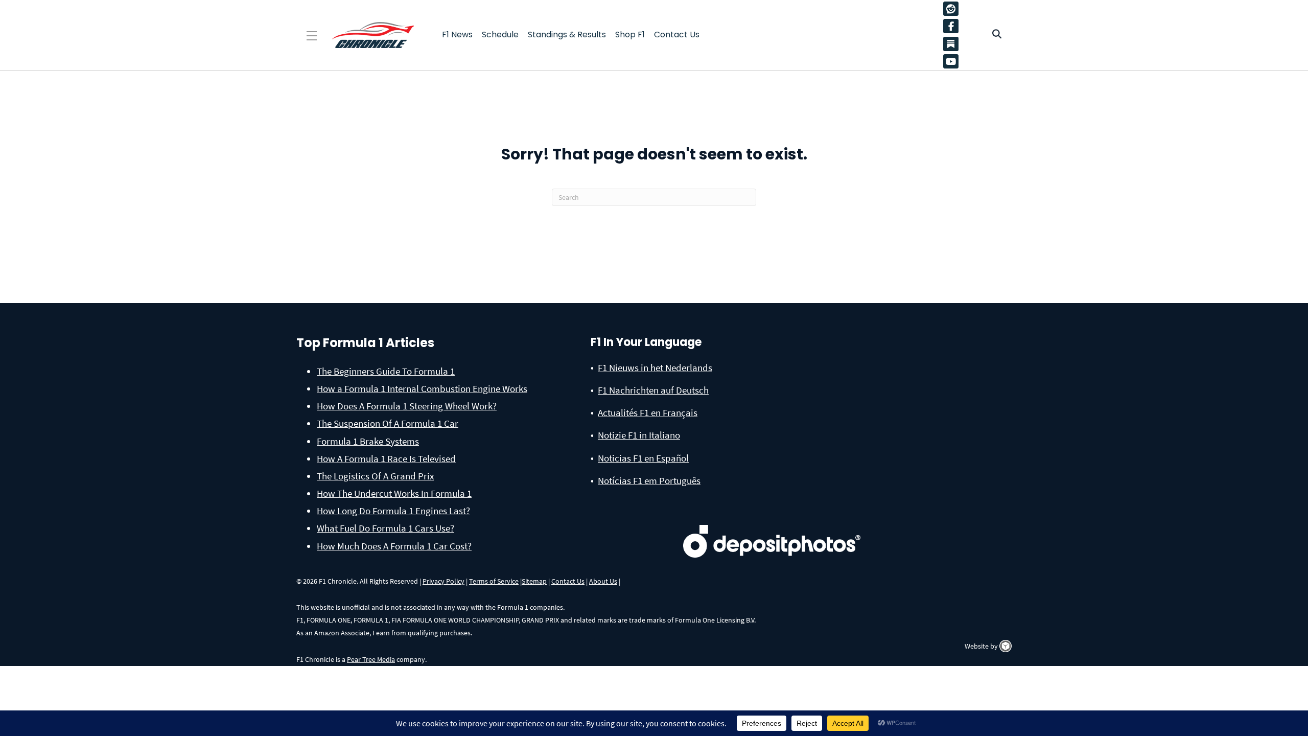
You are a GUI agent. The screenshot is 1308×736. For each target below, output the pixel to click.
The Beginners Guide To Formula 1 (386, 371)
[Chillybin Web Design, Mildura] (1005, 646)
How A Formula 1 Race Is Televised (386, 458)
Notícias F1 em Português (649, 480)
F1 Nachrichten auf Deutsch (653, 390)
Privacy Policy (443, 581)
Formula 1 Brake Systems (368, 441)
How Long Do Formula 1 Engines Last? (393, 510)
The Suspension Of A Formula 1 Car (387, 423)
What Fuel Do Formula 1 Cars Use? (385, 528)
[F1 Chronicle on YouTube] (953, 61)
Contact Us (568, 581)
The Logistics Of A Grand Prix (375, 476)
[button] (312, 36)
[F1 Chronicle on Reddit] (953, 9)
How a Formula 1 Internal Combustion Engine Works (422, 388)
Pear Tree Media (371, 659)
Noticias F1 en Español (643, 458)
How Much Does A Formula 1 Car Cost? (394, 546)
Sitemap (534, 581)
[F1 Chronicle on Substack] (951, 43)
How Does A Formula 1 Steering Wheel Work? (407, 406)
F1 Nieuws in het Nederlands (655, 367)
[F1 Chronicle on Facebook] (953, 26)
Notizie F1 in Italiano (639, 435)
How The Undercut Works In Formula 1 (394, 493)
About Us (603, 581)
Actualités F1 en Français (647, 412)
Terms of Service (494, 581)
